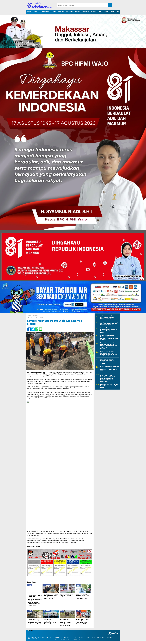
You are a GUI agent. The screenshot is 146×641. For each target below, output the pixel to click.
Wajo (100, 12)
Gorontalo (119, 12)
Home (29, 12)
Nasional (94, 12)
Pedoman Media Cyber (98, 637)
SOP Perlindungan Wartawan (63, 639)
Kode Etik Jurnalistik (60, 637)
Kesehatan (70, 12)
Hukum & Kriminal (57, 12)
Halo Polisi (85, 12)
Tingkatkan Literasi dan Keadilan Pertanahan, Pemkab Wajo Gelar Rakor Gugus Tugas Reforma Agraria (108, 345)
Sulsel (106, 12)
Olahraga (36, 12)
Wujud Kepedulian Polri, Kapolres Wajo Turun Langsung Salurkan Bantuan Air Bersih (109, 337)
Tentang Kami (76, 639)
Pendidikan (45, 12)
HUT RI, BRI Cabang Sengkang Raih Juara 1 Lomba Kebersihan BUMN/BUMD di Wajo (109, 369)
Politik (77, 12)
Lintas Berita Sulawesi (84, 637)
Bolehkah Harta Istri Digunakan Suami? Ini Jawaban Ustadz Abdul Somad (107, 361)
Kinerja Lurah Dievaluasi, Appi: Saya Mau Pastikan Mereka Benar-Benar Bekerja (109, 323)
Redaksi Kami (109, 637)
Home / (29, 315)
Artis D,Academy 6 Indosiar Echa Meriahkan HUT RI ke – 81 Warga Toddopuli (109, 317)
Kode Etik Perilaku (72, 637)
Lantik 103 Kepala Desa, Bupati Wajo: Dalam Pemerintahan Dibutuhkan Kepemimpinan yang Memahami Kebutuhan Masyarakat (108, 377)
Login (112, 12)
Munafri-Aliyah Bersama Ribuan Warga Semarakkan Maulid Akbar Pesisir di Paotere (108, 330)
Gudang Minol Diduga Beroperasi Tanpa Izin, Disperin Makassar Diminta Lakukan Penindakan (108, 354)
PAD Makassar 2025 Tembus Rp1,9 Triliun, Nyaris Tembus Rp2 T (109, 386)
